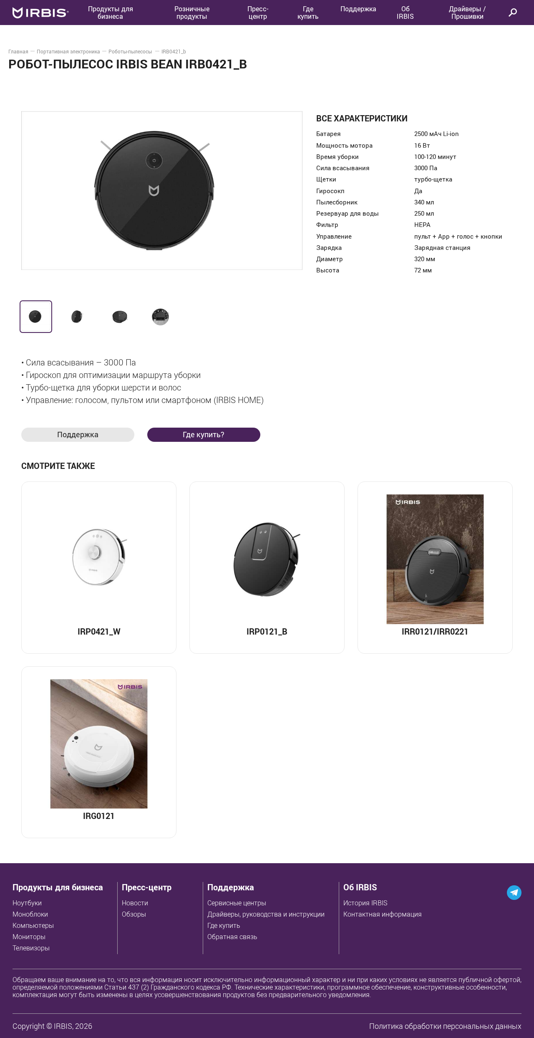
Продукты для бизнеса (58, 887)
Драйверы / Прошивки (467, 12)
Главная (18, 51)
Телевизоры (31, 947)
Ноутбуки (27, 902)
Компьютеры (33, 925)
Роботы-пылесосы (130, 51)
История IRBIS (365, 902)
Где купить (223, 925)
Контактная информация (382, 914)
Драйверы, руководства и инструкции (266, 914)
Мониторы (29, 936)
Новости (135, 902)
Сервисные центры (236, 902)
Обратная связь (232, 936)
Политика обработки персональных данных (445, 1026)
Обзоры (134, 914)
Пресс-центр (257, 12)
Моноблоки (30, 914)
